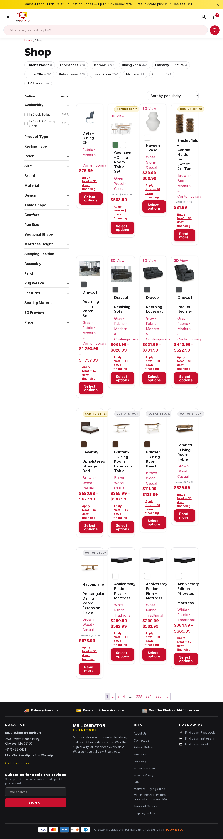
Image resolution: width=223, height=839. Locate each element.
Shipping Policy (144, 813)
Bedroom (103, 65)
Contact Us (141, 740)
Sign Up (35, 802)
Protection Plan (144, 768)
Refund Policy (143, 747)
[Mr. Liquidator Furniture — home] (23, 17)
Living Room (105, 74)
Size (28, 166)
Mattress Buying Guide (149, 789)
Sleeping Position (39, 254)
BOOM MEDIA (175, 829)
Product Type (36, 136)
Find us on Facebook (200, 732)
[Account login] (204, 17)
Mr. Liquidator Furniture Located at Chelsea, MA (150, 797)
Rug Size (31, 224)
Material (31, 185)
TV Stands (38, 83)
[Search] (215, 30)
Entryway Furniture (171, 65)
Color (29, 156)
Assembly (32, 263)
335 (158, 696)
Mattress (135, 74)
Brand (29, 175)
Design (30, 195)
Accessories (72, 65)
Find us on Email (196, 744)
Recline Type (35, 146)
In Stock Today (49, 114)
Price (28, 322)
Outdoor (161, 74)
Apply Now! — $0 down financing (89, 183)
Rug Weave (34, 283)
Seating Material (38, 303)
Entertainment (39, 65)
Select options (91, 198)
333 (139, 696)
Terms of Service (146, 806)
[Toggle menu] (8, 17)
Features (32, 293)
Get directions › (17, 763)
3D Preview (34, 312)
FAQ (137, 782)
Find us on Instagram (199, 738)
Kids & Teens (72, 74)
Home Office (39, 74)
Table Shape (35, 205)
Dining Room (134, 65)
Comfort (31, 215)
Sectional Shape (38, 234)
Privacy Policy (144, 775)
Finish (29, 273)
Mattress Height (38, 244)
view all (64, 96)
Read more (184, 235)
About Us (140, 733)
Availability (34, 105)
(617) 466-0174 (15, 749)
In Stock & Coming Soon (49, 123)
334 (148, 696)
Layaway (140, 761)
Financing (140, 754)
